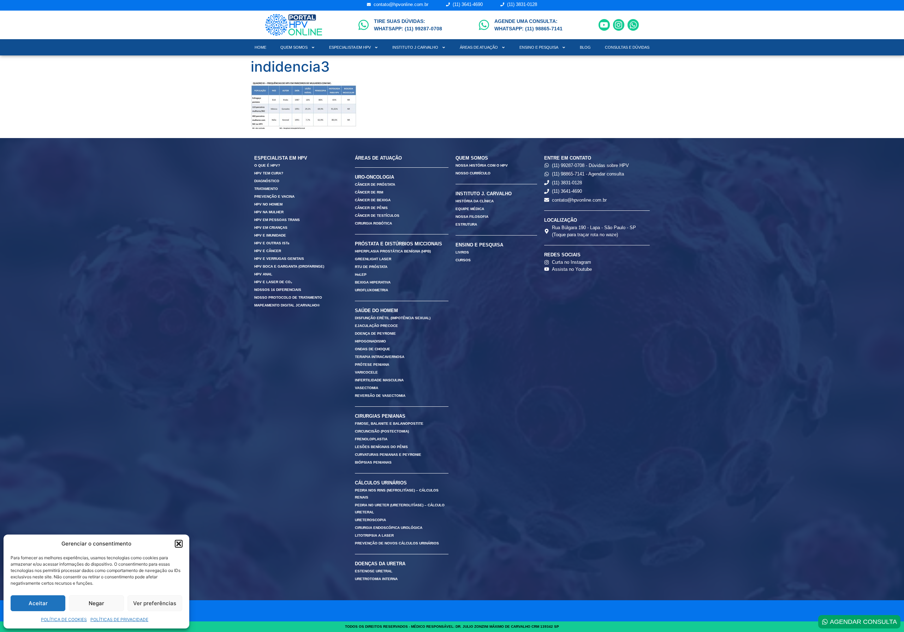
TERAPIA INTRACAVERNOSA (379, 357)
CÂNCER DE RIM (369, 192)
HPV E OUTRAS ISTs (272, 243)
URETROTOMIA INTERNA (376, 579)
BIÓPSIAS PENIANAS (373, 462)
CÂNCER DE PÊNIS (371, 208)
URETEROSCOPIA (370, 520)
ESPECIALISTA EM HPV (350, 47)
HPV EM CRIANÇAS (270, 227)
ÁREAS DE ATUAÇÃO (479, 47)
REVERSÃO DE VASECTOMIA (380, 396)
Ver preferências (154, 603)
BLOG (585, 47)
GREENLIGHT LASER (373, 259)
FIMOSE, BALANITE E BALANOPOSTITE (389, 423)
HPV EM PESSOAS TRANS (277, 220)
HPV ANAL (263, 274)
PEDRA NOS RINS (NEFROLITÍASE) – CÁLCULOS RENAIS (397, 493)
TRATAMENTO (266, 189)
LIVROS (462, 252)
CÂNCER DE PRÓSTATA (375, 184)
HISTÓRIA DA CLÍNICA (475, 201)
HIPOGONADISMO (370, 341)
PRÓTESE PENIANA (372, 364)
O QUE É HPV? (267, 165)
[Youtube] (604, 24)
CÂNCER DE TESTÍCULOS (377, 215)
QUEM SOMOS (294, 47)
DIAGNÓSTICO (266, 181)
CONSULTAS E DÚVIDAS (627, 47)
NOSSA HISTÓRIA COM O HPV (482, 165)
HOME (260, 47)
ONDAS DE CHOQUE (372, 349)
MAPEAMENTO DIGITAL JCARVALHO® (287, 305)
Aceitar (38, 603)
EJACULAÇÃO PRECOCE (376, 326)
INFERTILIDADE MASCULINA (379, 380)
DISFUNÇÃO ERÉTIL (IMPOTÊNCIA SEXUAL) (392, 318)
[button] (178, 543)
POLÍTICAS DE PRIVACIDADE (119, 619)
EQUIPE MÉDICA (470, 209)
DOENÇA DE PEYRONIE (375, 333)
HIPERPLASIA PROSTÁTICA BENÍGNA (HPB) (393, 251)
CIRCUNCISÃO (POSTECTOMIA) (382, 431)
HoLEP (361, 274)
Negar (96, 603)
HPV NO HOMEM (268, 204)
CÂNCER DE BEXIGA (373, 200)
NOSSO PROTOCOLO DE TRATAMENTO (288, 297)
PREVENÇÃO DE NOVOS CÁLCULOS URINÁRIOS (397, 543)
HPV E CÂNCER (267, 251)
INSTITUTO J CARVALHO (415, 47)
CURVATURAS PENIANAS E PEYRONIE (388, 455)
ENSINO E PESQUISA (538, 47)
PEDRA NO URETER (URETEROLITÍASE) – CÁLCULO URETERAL (400, 508)
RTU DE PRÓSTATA (371, 267)
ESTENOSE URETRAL (373, 571)
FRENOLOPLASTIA (371, 439)
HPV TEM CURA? (268, 173)
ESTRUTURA (466, 224)
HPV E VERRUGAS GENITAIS (279, 259)
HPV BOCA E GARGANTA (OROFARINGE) (289, 266)
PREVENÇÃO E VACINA (274, 196)
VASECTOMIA (366, 388)
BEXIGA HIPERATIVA (373, 282)
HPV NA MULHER (269, 212)
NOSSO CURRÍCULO (473, 173)
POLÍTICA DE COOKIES (64, 619)
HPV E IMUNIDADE (270, 235)
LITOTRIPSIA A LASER (374, 535)
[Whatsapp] (633, 24)
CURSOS (463, 260)
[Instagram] (618, 24)
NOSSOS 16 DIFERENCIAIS (277, 290)
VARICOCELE (366, 372)
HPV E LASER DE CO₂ (273, 282)
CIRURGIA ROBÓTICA (373, 223)
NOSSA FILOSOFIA (472, 217)
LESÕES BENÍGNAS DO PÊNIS (381, 447)
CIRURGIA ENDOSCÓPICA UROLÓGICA (388, 528)
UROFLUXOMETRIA (371, 290)
